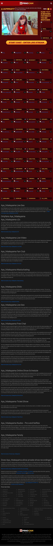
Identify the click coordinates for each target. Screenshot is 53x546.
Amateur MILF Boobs (38, 509)
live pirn (25, 519)
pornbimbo (36, 513)
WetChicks (32, 489)
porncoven (5, 502)
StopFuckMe (49, 519)
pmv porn (49, 517)
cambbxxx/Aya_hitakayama (17, 484)
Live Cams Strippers (48, 505)
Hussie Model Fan (6, 513)
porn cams (5, 494)
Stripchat (24, 473)
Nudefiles (5, 505)
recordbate (30, 471)
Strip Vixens (36, 514)
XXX (3, 509)
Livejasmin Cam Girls (7, 520)
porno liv (31, 498)
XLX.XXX (31, 503)
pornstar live (5, 489)
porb (4, 511)
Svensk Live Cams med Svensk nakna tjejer (43, 508)
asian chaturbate (6, 498)
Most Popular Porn (24, 514)
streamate (20, 492)
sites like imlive (45, 496)
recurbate (25, 471)
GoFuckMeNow (19, 502)
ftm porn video (6, 519)
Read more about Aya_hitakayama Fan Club (11, 263)
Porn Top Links (33, 491)
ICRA (30, 532)
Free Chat (11, 364)
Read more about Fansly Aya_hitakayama (10, 454)
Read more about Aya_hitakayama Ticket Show (11, 417)
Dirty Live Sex (46, 503)
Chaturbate (18, 473)
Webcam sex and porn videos (9, 508)
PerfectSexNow (19, 503)
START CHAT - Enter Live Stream (26, 42)
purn (21, 511)
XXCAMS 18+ (32, 496)
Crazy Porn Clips (33, 494)
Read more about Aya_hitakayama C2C (10, 231)
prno (17, 498)
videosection (46, 502)
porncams (18, 505)
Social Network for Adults (8, 492)
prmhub (4, 517)
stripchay (32, 502)
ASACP (26, 532)
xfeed (21, 513)
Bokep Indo (5, 496)
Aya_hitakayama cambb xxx (32, 482)
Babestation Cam (19, 500)
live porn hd (44, 494)
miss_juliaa (20, 494)
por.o (25, 520)
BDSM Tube (5, 503)
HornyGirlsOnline (21, 491)
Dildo (10, 301)
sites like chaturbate (46, 489)
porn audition (5, 500)
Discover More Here (7, 522)
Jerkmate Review (23, 508)
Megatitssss (5, 491)
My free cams (31, 473)
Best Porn (36, 511)
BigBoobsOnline (21, 489)
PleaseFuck (44, 492)
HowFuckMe (20, 496)
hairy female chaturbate (47, 491)
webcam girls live (33, 500)
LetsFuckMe (26, 522)
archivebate (20, 471)
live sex (4, 514)
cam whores (26, 517)
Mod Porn (32, 492)
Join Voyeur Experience (29, 524)
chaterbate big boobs (24, 509)
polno (4, 524)
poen (45, 498)
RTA (23, 532)
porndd (31, 505)
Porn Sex (45, 500)
